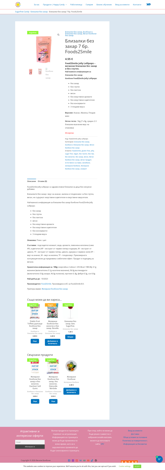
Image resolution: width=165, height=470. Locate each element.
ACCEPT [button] (137, 466)
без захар (79, 157)
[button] (58, 35)
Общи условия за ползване (135, 437)
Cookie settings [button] (125, 466)
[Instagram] (73, 460)
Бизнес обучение (104, 4)
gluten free (86, 151)
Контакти (137, 4)
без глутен (83, 154)
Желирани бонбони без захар (55, 289)
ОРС (102, 444)
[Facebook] (69, 460)
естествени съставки (73, 163)
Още (35, 341)
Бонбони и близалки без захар (78, 33)
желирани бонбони (72, 166)
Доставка (135, 434)
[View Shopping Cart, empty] (147, 4)
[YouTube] (88, 460)
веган (86, 157)
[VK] (80, 460)
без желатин (70, 157)
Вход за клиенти (122, 4)
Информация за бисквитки (135, 444)
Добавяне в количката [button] (52, 342)
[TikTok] (92, 460)
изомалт (83, 169)
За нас (36, 4)
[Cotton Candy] (96, 460)
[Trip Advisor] (84, 460)
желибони (86, 163)
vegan (76, 154)
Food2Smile (76, 151)
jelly (92, 151)
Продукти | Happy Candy (54, 4)
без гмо (91, 154)
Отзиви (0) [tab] (42, 181)
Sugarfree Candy (22, 11)
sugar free (69, 154)
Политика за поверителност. (135, 440)
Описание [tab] (31, 181)
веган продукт (85, 160)
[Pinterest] (77, 460)
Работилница (76, 4)
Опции (70, 337)
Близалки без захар (39, 11)
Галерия (89, 4)
